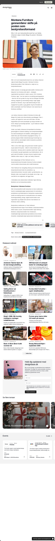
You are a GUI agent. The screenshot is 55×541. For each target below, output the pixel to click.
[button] (49, 10)
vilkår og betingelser (40, 36)
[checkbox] (27, 36)
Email (27, 29)
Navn (27, 24)
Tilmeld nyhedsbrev (32, 40)
